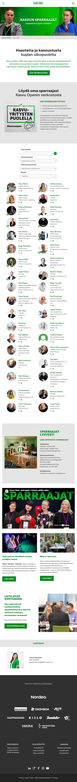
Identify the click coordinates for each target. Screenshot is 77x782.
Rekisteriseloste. (45, 778)
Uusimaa (24, 176)
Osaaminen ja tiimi (28, 161)
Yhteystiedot (38, 748)
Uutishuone (64, 750)
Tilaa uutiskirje (38, 753)
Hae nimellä (25, 149)
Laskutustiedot (38, 750)
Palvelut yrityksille (64, 748)
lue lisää (9, 579)
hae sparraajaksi (16, 626)
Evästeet (55, 778)
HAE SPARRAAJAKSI (39, 73)
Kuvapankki (64, 753)
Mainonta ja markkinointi (30, 168)
